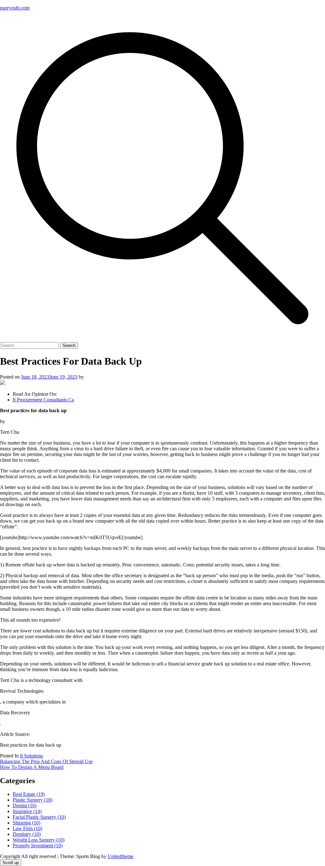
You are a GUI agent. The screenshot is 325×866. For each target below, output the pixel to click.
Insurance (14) (27, 811)
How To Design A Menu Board (31, 767)
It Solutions (31, 755)
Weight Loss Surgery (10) (38, 840)
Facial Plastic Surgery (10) (39, 817)
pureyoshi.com (15, 7)
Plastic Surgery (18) (32, 800)
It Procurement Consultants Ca (43, 399)
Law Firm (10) (27, 828)
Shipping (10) (26, 822)
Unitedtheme (120, 856)
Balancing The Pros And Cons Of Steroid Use (46, 761)
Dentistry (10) (27, 834)
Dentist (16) (24, 805)
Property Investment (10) (38, 845)
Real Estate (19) (29, 794)
